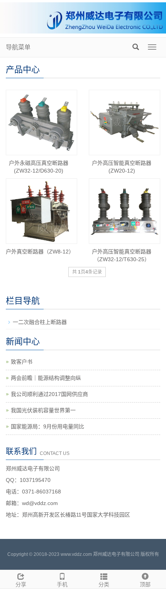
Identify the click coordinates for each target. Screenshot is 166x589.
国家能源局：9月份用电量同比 (47, 426)
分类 (103, 584)
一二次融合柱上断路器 (40, 322)
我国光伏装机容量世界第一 (43, 410)
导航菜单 (18, 47)
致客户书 (21, 362)
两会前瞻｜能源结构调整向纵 (46, 378)
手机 (62, 584)
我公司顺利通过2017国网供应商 (49, 394)
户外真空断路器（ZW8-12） (40, 251)
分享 (20, 584)
